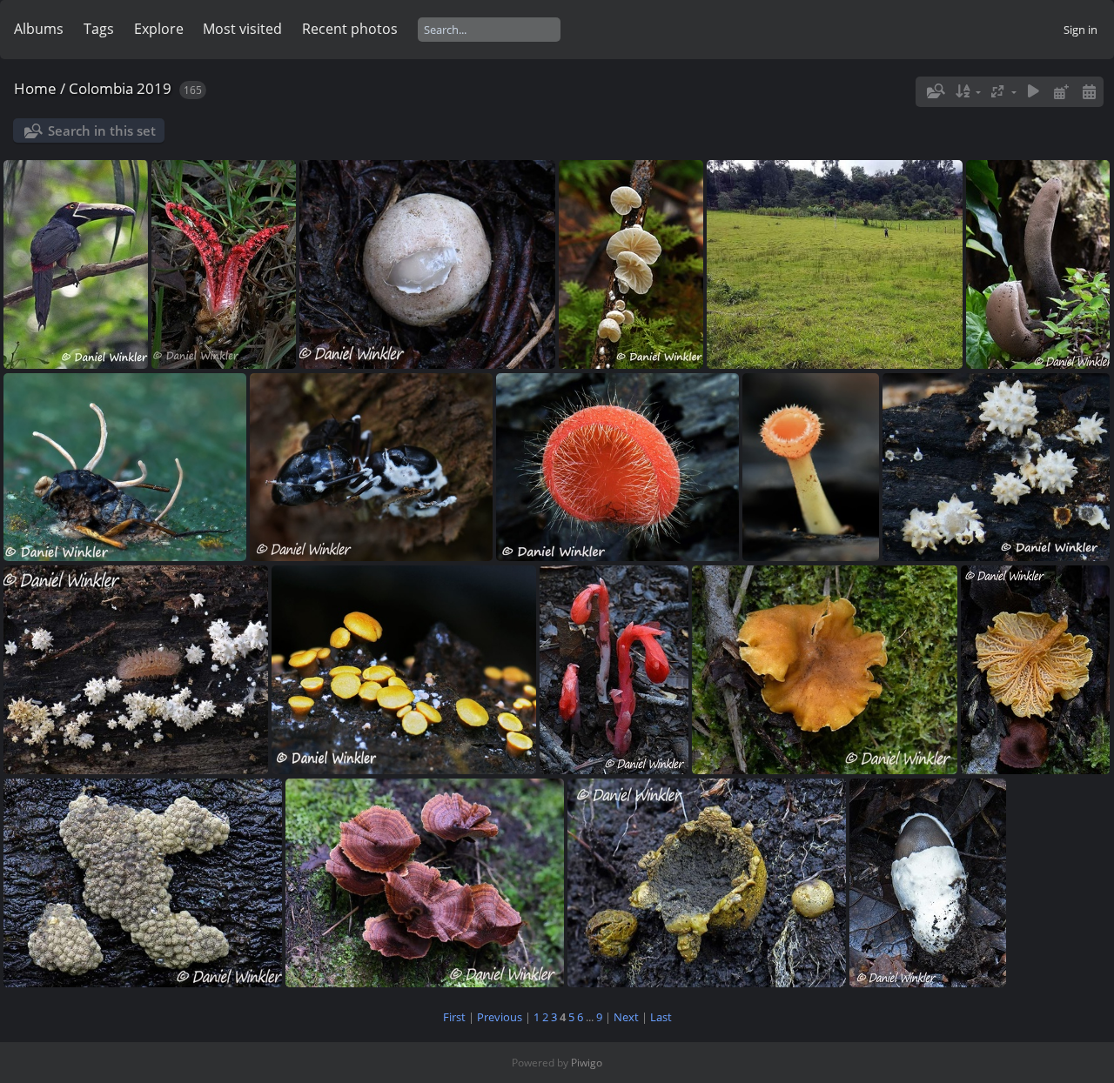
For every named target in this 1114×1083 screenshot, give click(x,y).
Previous (499, 1017)
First (454, 1017)
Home (35, 88)
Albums (39, 28)
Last (661, 1017)
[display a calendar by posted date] (1060, 92)
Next (626, 1017)
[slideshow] (1033, 92)
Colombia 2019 (120, 88)
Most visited (242, 28)
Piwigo (586, 1062)
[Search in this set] (934, 91)
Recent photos (350, 28)
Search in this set (102, 130)
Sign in (1080, 29)
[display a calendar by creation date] (1088, 92)
